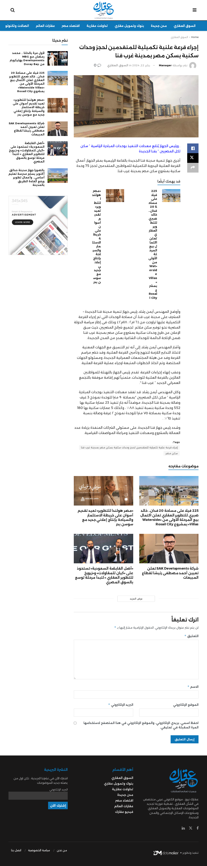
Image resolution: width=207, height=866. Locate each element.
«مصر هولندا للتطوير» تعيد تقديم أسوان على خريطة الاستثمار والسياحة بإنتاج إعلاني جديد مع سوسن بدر (28, 107)
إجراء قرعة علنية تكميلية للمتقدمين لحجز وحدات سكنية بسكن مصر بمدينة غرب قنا (129, 447)
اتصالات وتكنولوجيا (15, 26)
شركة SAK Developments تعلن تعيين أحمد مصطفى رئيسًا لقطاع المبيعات (170, 573)
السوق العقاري (184, 26)
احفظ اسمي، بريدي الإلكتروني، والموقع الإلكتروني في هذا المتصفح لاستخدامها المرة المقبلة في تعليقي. (141, 725)
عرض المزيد (136, 598)
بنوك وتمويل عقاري (129, 26)
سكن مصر (172, 453)
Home (195, 37)
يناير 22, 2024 (141, 65)
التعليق (191, 636)
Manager (165, 65)
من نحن (62, 850)
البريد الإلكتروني (120, 705)
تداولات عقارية (97, 26)
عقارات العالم (45, 26)
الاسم (193, 687)
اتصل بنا (16, 850)
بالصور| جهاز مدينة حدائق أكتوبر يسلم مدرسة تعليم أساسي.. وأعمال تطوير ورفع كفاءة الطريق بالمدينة (26, 177)
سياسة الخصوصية (39, 850)
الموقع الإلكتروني (186, 705)
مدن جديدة (159, 26)
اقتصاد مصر (71, 26)
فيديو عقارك (124, 812)
